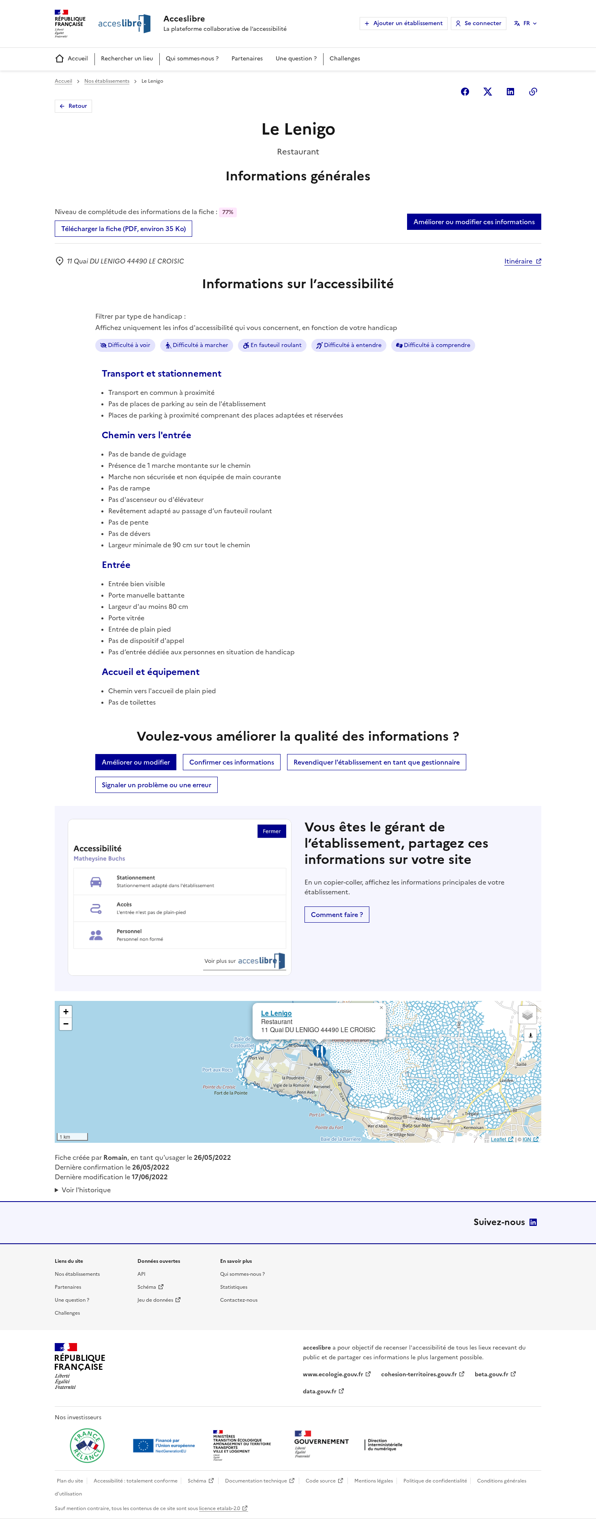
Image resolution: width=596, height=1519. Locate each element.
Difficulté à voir (129, 345)
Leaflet (498, 1139)
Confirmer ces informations (231, 762)
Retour (78, 106)
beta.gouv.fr (491, 1374)
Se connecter (483, 23)
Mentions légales (373, 1481)
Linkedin (510, 92)
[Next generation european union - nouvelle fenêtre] (165, 1445)
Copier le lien (533, 92)
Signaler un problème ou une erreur (156, 785)
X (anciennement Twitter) (488, 92)
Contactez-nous (238, 1300)
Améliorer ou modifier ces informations (474, 222)
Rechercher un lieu (127, 58)
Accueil (78, 58)
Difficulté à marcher (200, 345)
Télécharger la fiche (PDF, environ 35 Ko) (123, 229)
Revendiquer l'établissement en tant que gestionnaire (377, 762)
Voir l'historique (86, 1190)
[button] (381, 1008)
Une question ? (296, 58)
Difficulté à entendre (353, 345)
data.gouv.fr (320, 1391)
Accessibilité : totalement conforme (136, 1481)
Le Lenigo (276, 1013)
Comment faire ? (337, 914)
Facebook (465, 92)
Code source (321, 1481)
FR (526, 23)
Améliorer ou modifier (136, 762)
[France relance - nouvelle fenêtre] (87, 1445)
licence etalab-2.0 (219, 1508)
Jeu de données (155, 1300)
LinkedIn (533, 1222)
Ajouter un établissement (408, 23)
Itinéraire (518, 261)
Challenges (345, 58)
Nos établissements (106, 81)
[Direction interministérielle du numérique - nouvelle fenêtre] (350, 1445)
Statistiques (233, 1287)
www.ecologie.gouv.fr (333, 1374)
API (141, 1274)
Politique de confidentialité (435, 1481)
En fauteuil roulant (276, 345)
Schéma (146, 1287)
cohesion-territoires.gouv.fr (419, 1374)
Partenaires (247, 58)
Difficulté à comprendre (437, 345)
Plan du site (70, 1481)
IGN (527, 1139)
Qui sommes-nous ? (192, 58)
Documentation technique (256, 1481)
